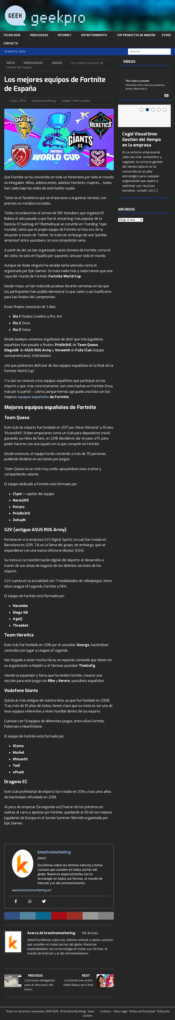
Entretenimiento (94, 35)
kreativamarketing (44, 101)
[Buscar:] (149, 52)
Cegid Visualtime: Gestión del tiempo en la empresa (141, 139)
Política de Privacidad (142, 1011)
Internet (64, 35)
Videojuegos (39, 35)
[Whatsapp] (30, 901)
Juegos (66, 101)
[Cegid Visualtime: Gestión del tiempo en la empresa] (144, 116)
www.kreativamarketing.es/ (32, 890)
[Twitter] (44, 901)
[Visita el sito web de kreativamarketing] (5, 961)
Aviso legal (120, 1011)
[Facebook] (16, 901)
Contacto (10, 43)
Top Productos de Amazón (136, 35)
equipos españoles (33, 397)
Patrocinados (81, 101)
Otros (166, 35)
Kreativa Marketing (74, 1011)
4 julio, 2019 (18, 101)
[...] (156, 191)
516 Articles (90, 933)
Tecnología (11, 35)
